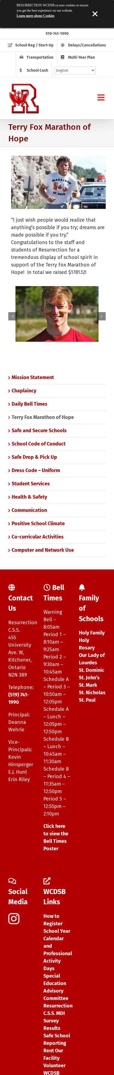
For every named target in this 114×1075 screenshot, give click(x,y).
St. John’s (89, 678)
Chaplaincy (24, 391)
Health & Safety (29, 497)
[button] (12, 316)
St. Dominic (91, 670)
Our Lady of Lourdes (92, 659)
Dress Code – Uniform (36, 470)
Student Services (31, 484)
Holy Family (92, 633)
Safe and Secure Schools (39, 431)
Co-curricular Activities (38, 537)
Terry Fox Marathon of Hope (43, 417)
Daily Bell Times (29, 404)
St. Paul (87, 700)
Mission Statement (33, 377)
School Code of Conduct (39, 444)
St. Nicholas (92, 693)
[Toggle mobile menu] (101, 97)
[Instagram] (13, 918)
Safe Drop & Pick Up (34, 457)
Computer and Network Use (43, 550)
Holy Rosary (87, 644)
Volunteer (54, 1066)
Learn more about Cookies (36, 16)
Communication (29, 510)
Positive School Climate (38, 523)
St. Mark (88, 685)
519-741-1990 (57, 33)
